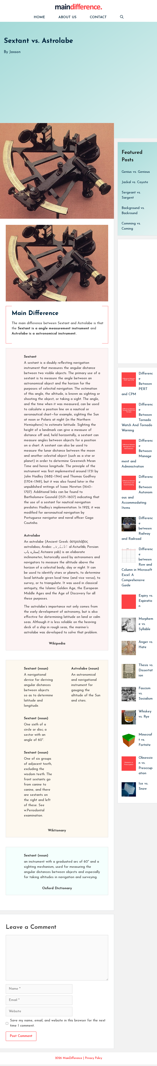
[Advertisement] (78, 85)
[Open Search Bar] (121, 17)
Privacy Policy (93, 1058)
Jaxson (15, 52)
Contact (98, 17)
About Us (67, 17)
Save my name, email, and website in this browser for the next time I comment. (57, 1023)
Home (39, 17)
